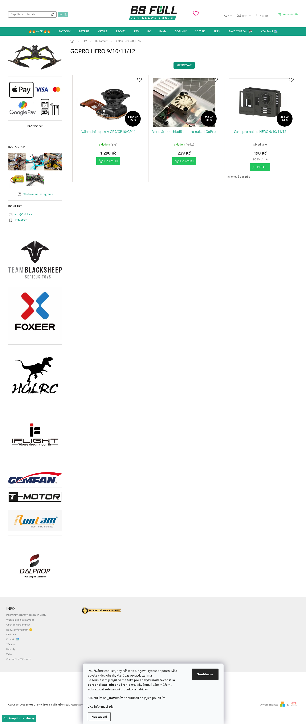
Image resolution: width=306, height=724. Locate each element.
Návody (10, 649)
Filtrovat (184, 65)
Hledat (52, 14)
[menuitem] (39, 31)
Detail (262, 167)
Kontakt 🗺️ (12, 639)
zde (111, 706)
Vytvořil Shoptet (269, 705)
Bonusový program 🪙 (19, 630)
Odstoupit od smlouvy (18, 718)
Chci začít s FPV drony (18, 659)
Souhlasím (205, 674)
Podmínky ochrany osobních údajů (26, 615)
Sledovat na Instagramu (38, 194)
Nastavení (99, 716)
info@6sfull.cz (23, 214)
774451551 (21, 220)
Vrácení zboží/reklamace (20, 620)
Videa (9, 654)
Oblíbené (11, 634)
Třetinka (10, 644)
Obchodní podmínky (18, 625)
